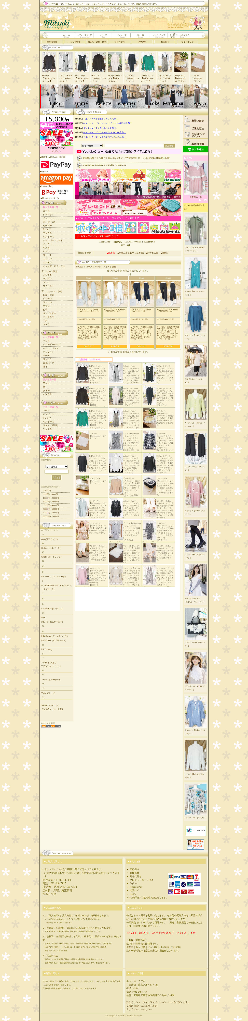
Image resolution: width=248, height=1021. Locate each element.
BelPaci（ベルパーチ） (51, 548)
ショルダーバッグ (52, 344)
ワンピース (48, 236)
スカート (47, 255)
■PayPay (44, 171)
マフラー (47, 306)
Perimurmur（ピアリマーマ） (54, 640)
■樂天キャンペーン (49, 198)
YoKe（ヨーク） (48, 693)
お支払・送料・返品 (97, 42)
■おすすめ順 (153, 253)
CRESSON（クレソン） (52, 557)
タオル (46, 390)
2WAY (46, 410)
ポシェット (48, 352)
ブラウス (47, 233)
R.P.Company (46, 649)
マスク (46, 324)
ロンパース (48, 414)
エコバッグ (48, 363)
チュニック (48, 218)
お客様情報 (52, 42)
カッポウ (47, 262)
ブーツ (46, 282)
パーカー (47, 244)
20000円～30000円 (51, 502)
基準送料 (142, 42)
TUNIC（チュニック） (51, 666)
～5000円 (47, 491)
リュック (47, 359)
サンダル (47, 278)
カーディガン (49, 222)
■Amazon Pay (46, 186)
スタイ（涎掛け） (52, 425)
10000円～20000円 (51, 498)
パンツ (46, 251)
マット (46, 383)
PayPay (133, 883)
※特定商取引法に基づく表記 (141, 1006)
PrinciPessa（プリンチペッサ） (55, 636)
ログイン (56, 151)
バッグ (98, 266)
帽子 (45, 309)
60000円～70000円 (51, 516)
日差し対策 (48, 295)
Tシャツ (47, 229)
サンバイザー (49, 313)
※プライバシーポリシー (139, 1009)
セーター (47, 225)
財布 (45, 366)
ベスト (46, 247)
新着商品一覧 (196, 197)
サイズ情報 (120, 42)
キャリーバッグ (50, 348)
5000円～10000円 (50, 494)
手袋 (45, 320)
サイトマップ (187, 42)
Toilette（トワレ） (49, 663)
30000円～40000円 (51, 505)
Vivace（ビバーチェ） (51, 679)
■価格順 (165, 253)
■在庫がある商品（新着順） (131, 253)
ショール (47, 298)
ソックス (47, 429)
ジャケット (48, 214)
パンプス (47, 275)
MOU (43, 617)
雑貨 (114, 266)
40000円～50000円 (51, 509)
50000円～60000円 (51, 513)
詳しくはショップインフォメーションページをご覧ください (158, 1002)
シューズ (88, 266)
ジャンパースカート (53, 240)
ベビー (106, 266)
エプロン (47, 258)
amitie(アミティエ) (49, 539)
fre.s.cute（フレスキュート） (54, 576)
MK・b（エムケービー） (52, 622)
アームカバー (49, 317)
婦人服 (79, 266)
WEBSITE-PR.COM (49, 705)
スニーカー (48, 286)
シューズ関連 (51, 271)
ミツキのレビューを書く (52, 709)
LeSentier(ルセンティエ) (51, 608)
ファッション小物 (53, 291)
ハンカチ (47, 394)
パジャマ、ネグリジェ (54, 266)
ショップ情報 (74, 42)
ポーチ (46, 355)
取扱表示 (165, 42)
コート (46, 211)
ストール (47, 302)
